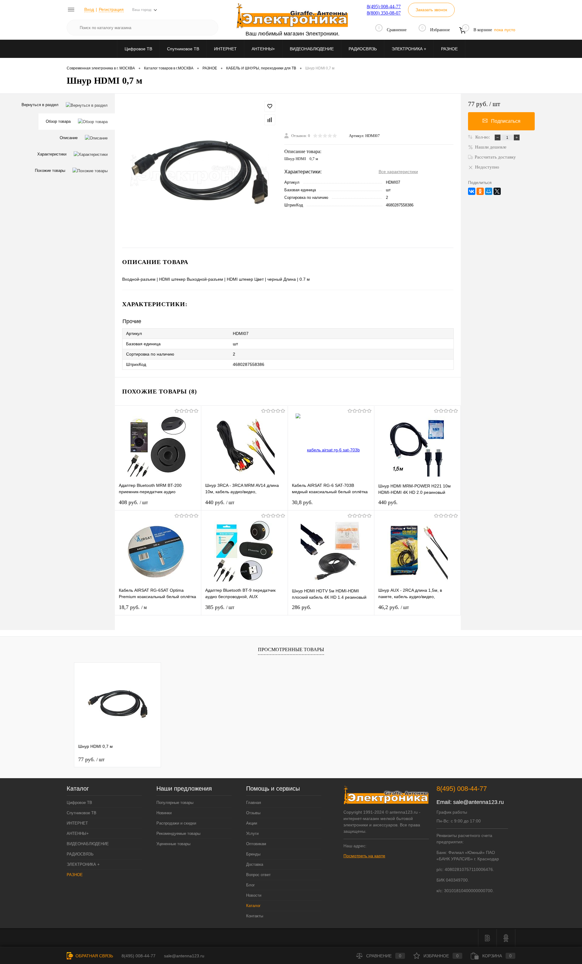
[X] (497, 191)
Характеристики (51, 154)
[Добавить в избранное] (269, 106)
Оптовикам (256, 844)
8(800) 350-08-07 (384, 12)
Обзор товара (58, 121)
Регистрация (111, 9)
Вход (89, 9)
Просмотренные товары (291, 649)
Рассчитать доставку (495, 157)
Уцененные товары (173, 844)
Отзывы (253, 813)
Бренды (253, 854)
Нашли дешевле (491, 147)
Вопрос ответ (258, 874)
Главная (253, 802)
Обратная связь (93, 955)
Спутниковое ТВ (183, 48)
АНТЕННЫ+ (263, 48)
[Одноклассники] (480, 191)
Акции (251, 823)
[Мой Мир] (488, 191)
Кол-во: (483, 137)
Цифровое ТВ (138, 48)
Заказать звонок (431, 9)
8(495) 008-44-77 (384, 6)
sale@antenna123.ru (478, 802)
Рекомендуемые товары (178, 833)
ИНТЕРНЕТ (225, 48)
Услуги (252, 833)
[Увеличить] (199, 170)
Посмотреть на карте (364, 855)
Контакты (254, 916)
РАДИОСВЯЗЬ (363, 48)
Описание (69, 138)
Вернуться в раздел (40, 104)
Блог (250, 885)
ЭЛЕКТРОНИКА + (409, 48)
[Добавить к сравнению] (269, 119)
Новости (253, 895)
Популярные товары (174, 802)
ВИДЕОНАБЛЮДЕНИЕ (312, 48)
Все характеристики (398, 171)
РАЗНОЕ (449, 48)
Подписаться (505, 121)
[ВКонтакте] (471, 191)
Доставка (254, 864)
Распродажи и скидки (176, 823)
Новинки (164, 813)
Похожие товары (50, 170)
